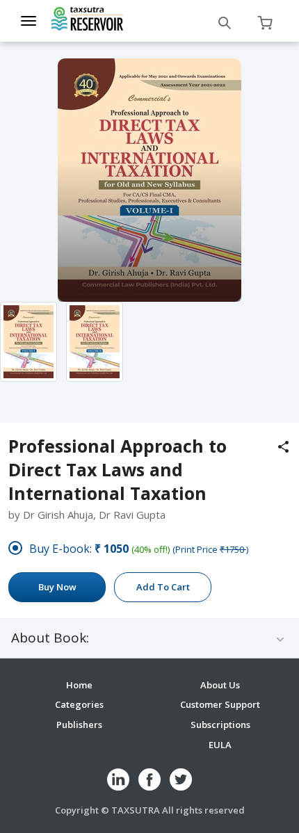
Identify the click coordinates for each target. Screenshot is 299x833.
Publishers (79, 724)
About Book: (50, 638)
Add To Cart (163, 587)
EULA (220, 744)
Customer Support (220, 704)
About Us (220, 685)
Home (79, 685)
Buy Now (57, 587)
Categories (79, 704)
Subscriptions (220, 724)
